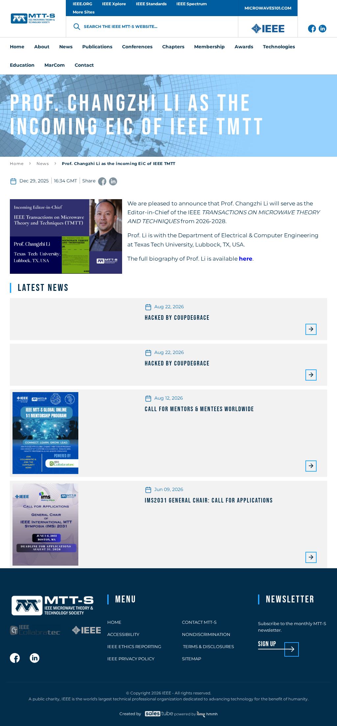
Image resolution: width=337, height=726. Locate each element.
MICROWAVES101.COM (268, 8)
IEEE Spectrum (191, 3)
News (43, 163)
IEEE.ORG (82, 3)
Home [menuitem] (17, 47)
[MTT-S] (33, 19)
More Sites (83, 12)
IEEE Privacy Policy (130, 658)
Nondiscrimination (206, 634)
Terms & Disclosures (208, 646)
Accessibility (123, 634)
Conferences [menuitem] (137, 47)
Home (17, 163)
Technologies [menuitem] (279, 47)
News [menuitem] (65, 47)
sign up (267, 644)
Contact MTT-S (199, 622)
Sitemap (191, 658)
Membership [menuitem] (209, 47)
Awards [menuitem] (244, 47)
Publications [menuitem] (97, 47)
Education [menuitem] (22, 65)
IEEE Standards (151, 3)
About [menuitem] (41, 47)
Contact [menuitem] (84, 65)
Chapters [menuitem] (173, 47)
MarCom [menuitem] (54, 65)
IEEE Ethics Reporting (134, 646)
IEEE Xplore (114, 3)
